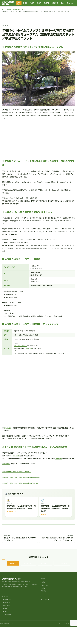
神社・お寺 (6, 606)
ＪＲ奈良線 (17, 346)
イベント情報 (7, 615)
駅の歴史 (5, 612)
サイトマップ (45, 600)
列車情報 (43, 591)
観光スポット (7, 603)
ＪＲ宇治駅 (23, 346)
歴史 (62, 3)
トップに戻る (61, 563)
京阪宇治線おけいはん (8, 2)
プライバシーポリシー (64, 623)
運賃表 (39, 3)
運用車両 (55, 3)
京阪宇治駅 (29, 348)
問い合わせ (70, 3)
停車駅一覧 (27, 563)
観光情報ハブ (7, 600)
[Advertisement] (38, 141)
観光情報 (46, 3)
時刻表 (32, 3)
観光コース (6, 609)
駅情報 (25, 3)
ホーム (4, 9)
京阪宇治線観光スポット (19, 9)
